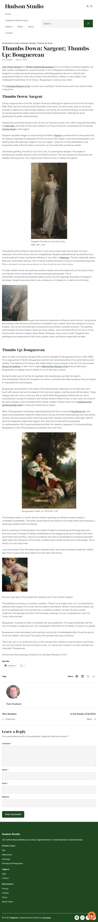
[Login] (87, 6)
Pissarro (58, 135)
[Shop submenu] (23, 26)
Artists (17, 43)
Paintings (24, 43)
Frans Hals (9, 126)
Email (5, 783)
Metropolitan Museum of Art (55, 366)
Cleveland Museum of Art (18, 86)
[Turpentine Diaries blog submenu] (28, 20)
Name (5, 770)
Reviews (32, 43)
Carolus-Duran (9, 129)
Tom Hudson (7, 60)
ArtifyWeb (46, 918)
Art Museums (7, 43)
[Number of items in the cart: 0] (91, 6)
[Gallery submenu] (13, 26)
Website (5, 797)
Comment (6, 743)
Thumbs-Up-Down (45, 43)
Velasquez (64, 257)
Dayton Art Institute (11, 366)
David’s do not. (78, 411)
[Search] (88, 23)
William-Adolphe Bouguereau (40, 67)
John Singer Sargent (11, 67)
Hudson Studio (24, 6)
